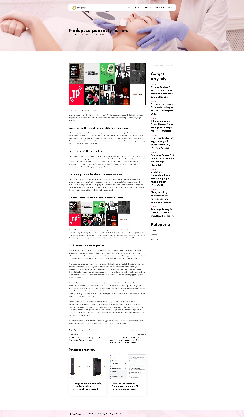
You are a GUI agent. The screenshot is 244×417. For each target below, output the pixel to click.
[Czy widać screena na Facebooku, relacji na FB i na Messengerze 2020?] (127, 367)
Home (129, 7)
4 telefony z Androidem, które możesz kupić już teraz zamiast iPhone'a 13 (160, 178)
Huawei (138, 7)
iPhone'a (148, 7)
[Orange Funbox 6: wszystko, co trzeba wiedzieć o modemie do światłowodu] (87, 367)
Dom (70, 34)
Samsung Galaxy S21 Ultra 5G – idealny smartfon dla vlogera (162, 212)
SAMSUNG (159, 7)
